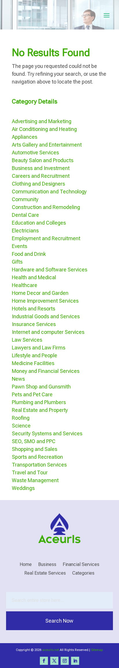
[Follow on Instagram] (65, 661)
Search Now (59, 621)
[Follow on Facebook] (44, 661)
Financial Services (81, 564)
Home (26, 564)
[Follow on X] (54, 661)
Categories (83, 573)
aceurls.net (50, 650)
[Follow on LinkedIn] (75, 661)
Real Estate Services (45, 573)
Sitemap (97, 650)
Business (47, 564)
